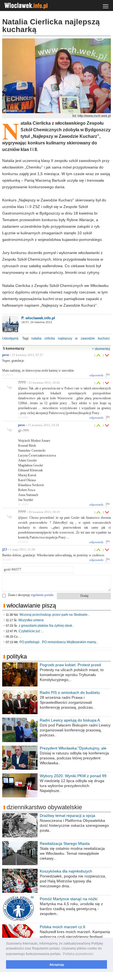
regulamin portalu (42, 595)
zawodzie (88, 338)
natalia (36, 338)
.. (20, 637)
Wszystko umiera (31, 620)
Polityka (17, 656)
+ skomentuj (101, 349)
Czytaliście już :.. (31, 631)
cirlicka (49, 338)
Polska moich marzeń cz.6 (62, 927)
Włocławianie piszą (31, 605)
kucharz (104, 338)
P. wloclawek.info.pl (38, 318)
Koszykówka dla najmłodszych (66, 871)
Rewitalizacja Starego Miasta (65, 843)
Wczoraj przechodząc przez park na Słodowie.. (54, 615)
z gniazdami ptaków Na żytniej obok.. (46, 626)
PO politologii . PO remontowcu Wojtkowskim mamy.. (58, 642)
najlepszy (65, 338)
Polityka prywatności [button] (78, 954)
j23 (4, 549)
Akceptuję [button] (56, 964)
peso (5, 355)
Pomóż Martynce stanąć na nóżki (68, 899)
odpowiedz (96, 375)
